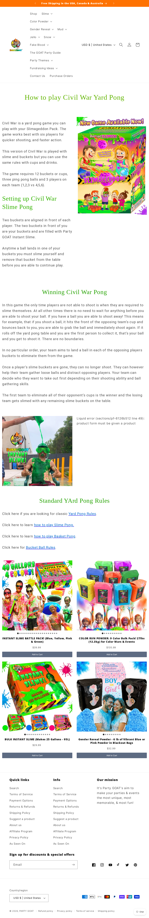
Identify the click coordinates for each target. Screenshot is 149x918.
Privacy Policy (18, 837)
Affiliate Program (20, 831)
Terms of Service (21, 794)
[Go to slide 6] (28, 633)
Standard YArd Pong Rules (74, 500)
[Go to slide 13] (42, 633)
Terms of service (85, 911)
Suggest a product (22, 819)
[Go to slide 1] (18, 633)
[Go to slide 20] (56, 633)
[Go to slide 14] (44, 633)
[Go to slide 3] (22, 633)
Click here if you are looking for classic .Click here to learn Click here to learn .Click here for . (49, 531)
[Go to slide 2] (20, 633)
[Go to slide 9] (34, 633)
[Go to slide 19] (54, 633)
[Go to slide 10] (36, 633)
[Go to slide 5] (26, 633)
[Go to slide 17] (50, 633)
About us (15, 825)
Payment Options (21, 800)
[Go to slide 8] (32, 633)
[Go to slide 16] (48, 633)
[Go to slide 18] (52, 633)
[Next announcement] (114, 3)
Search (14, 788)
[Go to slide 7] (30, 633)
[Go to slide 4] (24, 633)
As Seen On (17, 843)
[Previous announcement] (35, 3)
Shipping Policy (19, 812)
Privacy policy (64, 911)
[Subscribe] (73, 864)
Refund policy (45, 911)
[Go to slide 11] (38, 633)
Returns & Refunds (22, 806)
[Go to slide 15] (46, 633)
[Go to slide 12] (40, 633)
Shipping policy (106, 911)
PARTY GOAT (26, 911)
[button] (46, 14)
